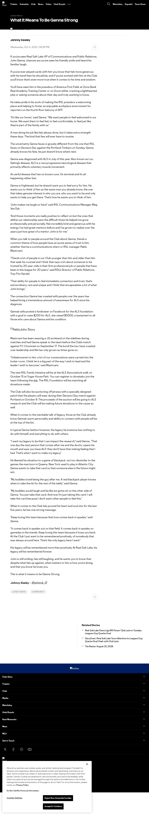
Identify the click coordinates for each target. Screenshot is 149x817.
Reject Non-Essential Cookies (58, 798)
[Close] (87, 764)
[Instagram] (21, 749)
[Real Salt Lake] (5, 4)
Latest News (19, 592)
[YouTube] (30, 749)
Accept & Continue (53, 806)
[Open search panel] (108, 4)
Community (38, 592)
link (36, 380)
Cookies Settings (14, 798)
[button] (69, 4)
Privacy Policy (22, 785)
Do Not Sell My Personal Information (23, 790)
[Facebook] (13, 749)
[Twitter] (5, 749)
